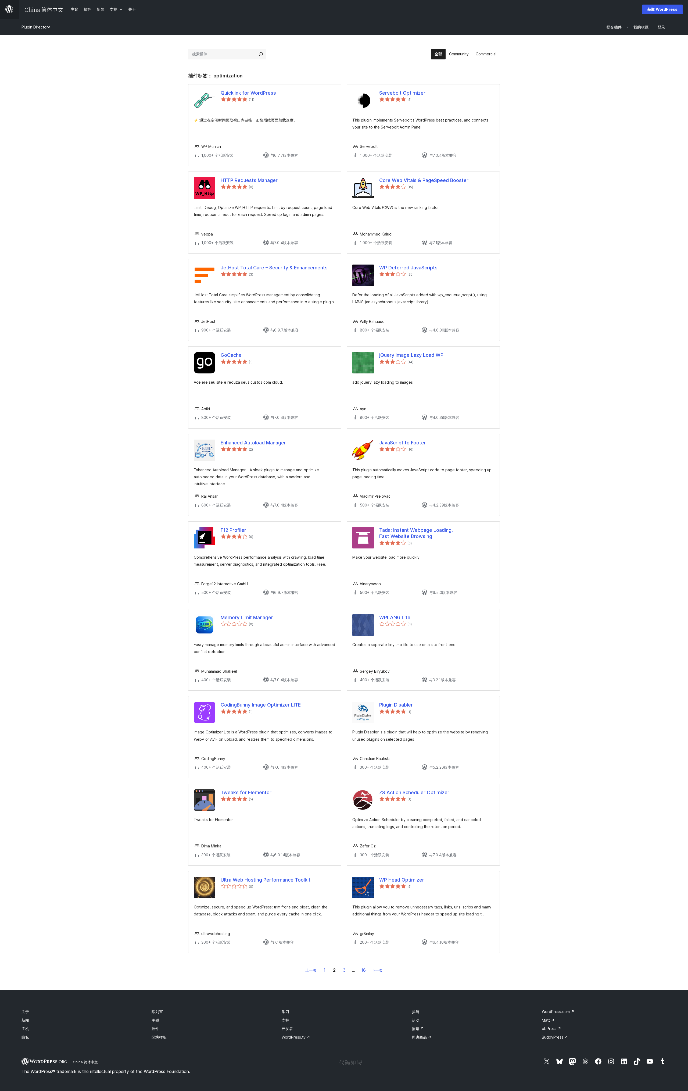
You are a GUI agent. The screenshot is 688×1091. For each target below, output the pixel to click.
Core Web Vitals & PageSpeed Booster (423, 180)
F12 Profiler (233, 530)
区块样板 (159, 1037)
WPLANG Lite (394, 617)
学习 (285, 1011)
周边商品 (421, 1037)
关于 (25, 1011)
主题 (155, 1020)
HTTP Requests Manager (249, 180)
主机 (25, 1028)
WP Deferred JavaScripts (408, 267)
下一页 (377, 970)
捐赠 (418, 1028)
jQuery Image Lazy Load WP (411, 355)
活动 (415, 1020)
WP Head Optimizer (401, 880)
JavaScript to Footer (402, 442)
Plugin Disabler (396, 705)
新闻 (25, 1020)
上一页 (311, 970)
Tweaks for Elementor (246, 792)
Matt (548, 1020)
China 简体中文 (85, 1062)
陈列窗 (157, 1011)
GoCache (231, 355)
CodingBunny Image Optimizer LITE (261, 705)
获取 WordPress (662, 9)
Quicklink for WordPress (248, 93)
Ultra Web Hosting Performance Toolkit (265, 880)
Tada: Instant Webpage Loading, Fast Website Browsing (416, 533)
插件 (155, 1028)
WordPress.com (558, 1011)
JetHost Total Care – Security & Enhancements (274, 267)
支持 (285, 1020)
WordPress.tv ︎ (296, 1037)
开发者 (287, 1028)
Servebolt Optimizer (402, 93)
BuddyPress (555, 1037)
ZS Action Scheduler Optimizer (414, 792)
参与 (415, 1011)
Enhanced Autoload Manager (253, 442)
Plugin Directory (36, 27)
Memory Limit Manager (247, 617)
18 (363, 970)
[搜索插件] (261, 54)
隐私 (25, 1037)
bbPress (551, 1028)
